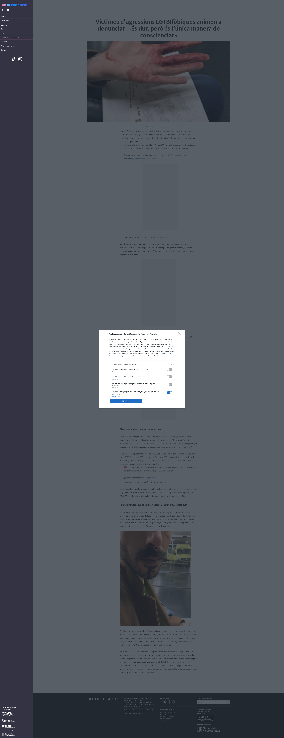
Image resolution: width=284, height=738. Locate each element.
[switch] (169, 369)
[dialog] (142, 369)
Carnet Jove (5, 50)
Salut (3, 29)
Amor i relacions (7, 46)
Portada (4, 16)
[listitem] (142, 364)
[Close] (180, 334)
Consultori (5, 20)
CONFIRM (126, 401)
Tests (3, 33)
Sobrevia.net (12, 707)
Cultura (4, 41)
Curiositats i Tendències (10, 37)
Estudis (4, 25)
